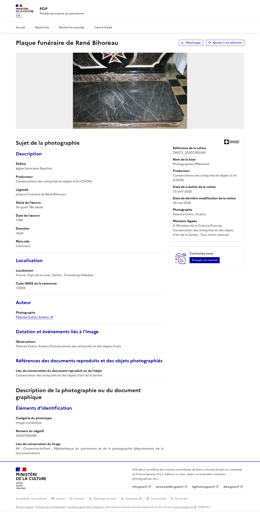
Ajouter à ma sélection (227, 43)
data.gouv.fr (231, 487)
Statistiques (131, 498)
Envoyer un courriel (204, 260)
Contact (60, 498)
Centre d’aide (158, 498)
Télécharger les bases (104, 498)
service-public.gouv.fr (170, 487)
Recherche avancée (71, 27)
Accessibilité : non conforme (31, 498)
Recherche (42, 27)
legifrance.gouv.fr (203, 487)
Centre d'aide (103, 27)
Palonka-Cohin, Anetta (32, 317)
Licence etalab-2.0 (183, 507)
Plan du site (181, 498)
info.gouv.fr (140, 487)
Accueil (20, 27)
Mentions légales (25, 507)
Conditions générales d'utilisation (85, 507)
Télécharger (193, 43)
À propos (79, 498)
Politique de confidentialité (50, 507)
